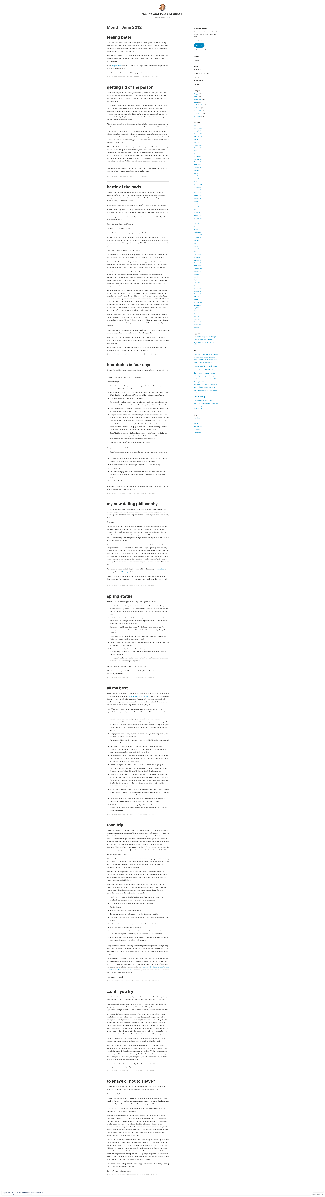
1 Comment (131, 493)
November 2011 (198, 296)
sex (195, 400)
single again (202, 400)
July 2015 (196, 201)
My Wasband (197, 108)
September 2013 (198, 235)
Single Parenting (127, 354)
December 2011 (198, 294)
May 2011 (196, 313)
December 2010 (198, 327)
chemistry (201, 359)
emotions (195, 370)
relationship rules (208, 393)
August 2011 (197, 305)
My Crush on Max (199, 105)
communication (206, 362)
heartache (208, 376)
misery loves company (199, 384)
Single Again (121, 76)
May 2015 (196, 204)
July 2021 (196, 139)
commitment (198, 362)
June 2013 (196, 243)
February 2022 (198, 128)
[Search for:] (203, 60)
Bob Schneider (197, 357)
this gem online (117, 65)
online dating (199, 387)
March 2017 (197, 153)
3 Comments (124, 176)
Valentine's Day (211, 406)
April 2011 (197, 316)
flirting (196, 373)
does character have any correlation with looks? (204, 343)
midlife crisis (212, 382)
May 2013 (196, 246)
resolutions (209, 397)
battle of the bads (124, 186)
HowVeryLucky (198, 426)
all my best (117, 688)
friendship (206, 373)
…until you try (120, 991)
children (211, 359)
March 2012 (197, 285)
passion (201, 390)
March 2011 (197, 319)
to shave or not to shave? (131, 1081)
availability (211, 354)
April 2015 (197, 207)
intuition (207, 378)
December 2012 (198, 260)
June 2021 (196, 142)
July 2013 (196, 240)
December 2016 (198, 159)
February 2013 (198, 254)
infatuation (196, 378)
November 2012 (198, 263)
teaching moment (205, 403)
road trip (115, 824)
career (195, 359)
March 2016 (197, 181)
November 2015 (198, 193)
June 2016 (196, 173)
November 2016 (198, 162)
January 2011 (197, 325)
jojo (210, 378)
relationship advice (199, 393)
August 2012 (197, 271)
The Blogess (197, 429)
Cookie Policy (30, 1194)
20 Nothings (197, 418)
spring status (119, 596)
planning (214, 390)
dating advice (208, 366)
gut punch (197, 84)
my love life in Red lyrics (201, 73)
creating (212, 362)
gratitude (196, 376)
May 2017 (196, 151)
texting (211, 403)
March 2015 (197, 209)
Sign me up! (199, 45)
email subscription (200, 28)
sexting (198, 400)
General (115, 76)
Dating (115, 493)
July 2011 (196, 308)
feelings (213, 370)
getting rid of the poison (130, 87)
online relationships (207, 387)
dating (202, 365)
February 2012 (198, 288)
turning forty (202, 406)
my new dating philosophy (132, 503)
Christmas (216, 359)
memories (207, 381)
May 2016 (196, 176)
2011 (195, 354)
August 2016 (197, 167)
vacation (206, 406)
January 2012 (197, 291)
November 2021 (198, 136)
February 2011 (198, 322)
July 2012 (196, 274)
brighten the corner (199, 421)
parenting (197, 390)
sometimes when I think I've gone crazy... (205, 339)
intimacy (204, 378)
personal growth (207, 390)
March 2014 (197, 226)
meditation (202, 381)
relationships (200, 396)
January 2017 (197, 156)
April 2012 (197, 282)
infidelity (200, 378)
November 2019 (198, 148)
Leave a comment (134, 76)
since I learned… (199, 81)
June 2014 (196, 221)
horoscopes (213, 376)
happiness (200, 376)
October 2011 (197, 299)
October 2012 (197, 266)
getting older (212, 373)
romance (214, 397)
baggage (216, 354)
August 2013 (197, 237)
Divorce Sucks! (117, 354)
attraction (204, 354)
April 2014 (197, 224)
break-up (201, 357)
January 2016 (197, 187)
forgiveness (201, 373)
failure (208, 369)
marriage (197, 381)
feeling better (120, 37)
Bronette (196, 423)
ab (109, 76)
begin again (197, 77)
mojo (206, 384)
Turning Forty (197, 116)
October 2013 (197, 232)
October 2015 (197, 195)
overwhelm (213, 387)
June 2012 (196, 277)
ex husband (201, 370)
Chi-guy (196, 94)
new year (215, 384)
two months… (198, 69)
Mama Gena (160, 569)
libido (213, 378)
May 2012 (196, 280)
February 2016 (198, 184)
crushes (196, 366)
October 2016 (197, 165)
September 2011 (198, 302)
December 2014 (198, 215)
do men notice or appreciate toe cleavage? (205, 337)
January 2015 (197, 212)
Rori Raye (125, 572)
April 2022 (197, 125)
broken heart (212, 357)
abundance (198, 354)
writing (200, 408)
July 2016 (196, 170)
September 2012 (198, 268)
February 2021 (198, 145)
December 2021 (198, 134)
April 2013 (197, 249)
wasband (196, 408)
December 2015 (198, 190)
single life (207, 400)
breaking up (207, 357)
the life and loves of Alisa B (162, 14)
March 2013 (197, 252)
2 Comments (138, 354)
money (209, 384)
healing (204, 376)
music (211, 384)
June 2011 (196, 310)
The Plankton (197, 432)
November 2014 (198, 218)
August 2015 (197, 198)
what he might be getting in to (139, 696)
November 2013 (198, 229)
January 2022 (197, 131)
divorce (214, 365)
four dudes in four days (129, 364)
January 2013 (197, 257)
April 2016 (197, 179)
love (215, 378)
